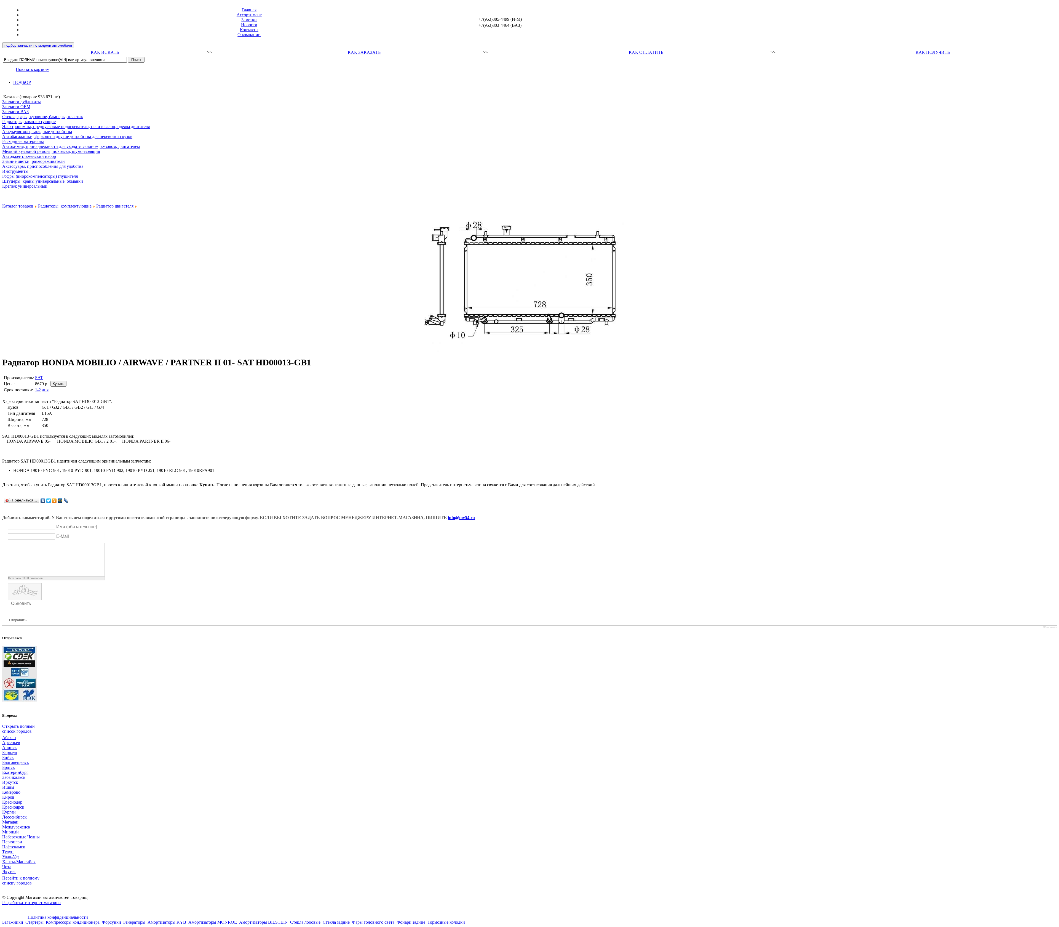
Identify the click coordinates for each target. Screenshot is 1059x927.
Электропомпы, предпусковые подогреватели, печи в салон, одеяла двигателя (76, 126)
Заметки (249, 19)
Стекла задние (336, 922)
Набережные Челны (21, 837)
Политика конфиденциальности (58, 917)
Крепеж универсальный (24, 186)
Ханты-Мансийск (19, 861)
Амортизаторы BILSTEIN (263, 922)
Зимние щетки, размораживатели (33, 161)
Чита (6, 866)
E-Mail (62, 536)
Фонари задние (411, 922)
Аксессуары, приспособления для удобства (42, 166)
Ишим (8, 787)
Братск (8, 767)
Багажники (12, 922)
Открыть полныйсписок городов (18, 729)
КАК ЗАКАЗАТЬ (364, 52)
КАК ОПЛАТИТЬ (646, 52)
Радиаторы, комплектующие (29, 121)
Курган (9, 812)
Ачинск (9, 747)
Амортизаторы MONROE (212, 922)
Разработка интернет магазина (31, 902)
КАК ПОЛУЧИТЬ (933, 52)
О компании (249, 34)
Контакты (249, 29)
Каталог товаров (17, 206)
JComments (1050, 627)
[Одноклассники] (54, 500)
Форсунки (111, 922)
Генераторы (134, 922)
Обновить (21, 603)
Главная (249, 9)
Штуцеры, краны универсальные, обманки (42, 181)
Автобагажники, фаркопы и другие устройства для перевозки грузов (67, 136)
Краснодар (12, 802)
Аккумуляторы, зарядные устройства (37, 131)
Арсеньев (11, 742)
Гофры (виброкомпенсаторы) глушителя (40, 176)
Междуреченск (16, 827)
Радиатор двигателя (114, 206)
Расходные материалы (23, 141)
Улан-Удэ (10, 856)
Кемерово (11, 792)
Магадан (10, 822)
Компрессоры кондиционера (73, 922)
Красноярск (13, 807)
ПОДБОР (22, 82)
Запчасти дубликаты (21, 101)
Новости (249, 24)
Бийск (8, 757)
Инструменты (15, 171)
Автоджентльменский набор (29, 156)
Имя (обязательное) (76, 526)
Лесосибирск (14, 817)
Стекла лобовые (305, 922)
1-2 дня (42, 389)
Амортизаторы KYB (167, 922)
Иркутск (10, 782)
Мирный (10, 832)
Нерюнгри (12, 842)
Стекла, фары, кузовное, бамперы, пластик (42, 116)
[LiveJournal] (66, 500)
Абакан (9, 737)
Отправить (17, 620)
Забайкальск (13, 777)
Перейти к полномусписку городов (20, 880)
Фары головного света (373, 922)
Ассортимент (249, 14)
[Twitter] (49, 500)
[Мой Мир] (60, 500)
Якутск (9, 871)
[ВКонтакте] (43, 500)
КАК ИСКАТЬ (105, 52)
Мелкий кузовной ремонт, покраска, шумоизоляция (51, 151)
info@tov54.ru (461, 517)
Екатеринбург (15, 772)
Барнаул (9, 752)
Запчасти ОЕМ (16, 106)
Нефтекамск (13, 846)
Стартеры (34, 922)
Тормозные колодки (446, 922)
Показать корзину (32, 69)
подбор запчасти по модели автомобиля (38, 45)
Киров (8, 797)
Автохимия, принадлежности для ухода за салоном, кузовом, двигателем (71, 146)
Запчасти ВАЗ (15, 111)
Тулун (8, 851)
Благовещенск (15, 762)
